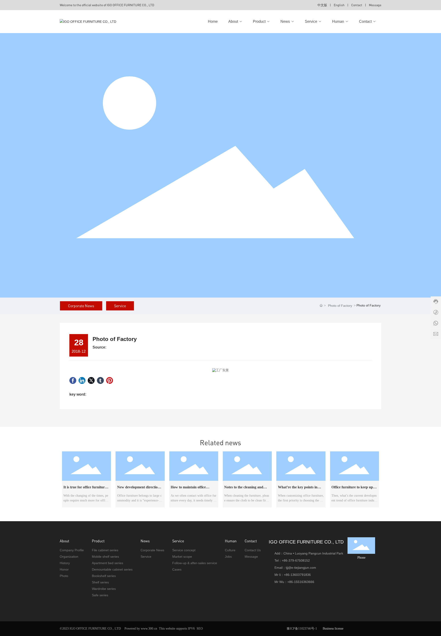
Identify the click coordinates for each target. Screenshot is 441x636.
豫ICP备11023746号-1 (302, 628)
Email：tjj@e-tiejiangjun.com (295, 567)
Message (375, 5)
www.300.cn (149, 628)
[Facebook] (72, 380)
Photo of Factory (340, 305)
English (339, 5)
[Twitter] (91, 380)
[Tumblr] (100, 380)
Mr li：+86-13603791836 (292, 575)
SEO (200, 628)
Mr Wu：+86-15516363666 (294, 582)
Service (120, 306)
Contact (357, 5)
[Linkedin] (82, 380)
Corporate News (81, 306)
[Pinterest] (109, 380)
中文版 (322, 5)
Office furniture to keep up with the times (352, 489)
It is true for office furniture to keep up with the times (84, 489)
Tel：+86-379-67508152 (292, 560)
